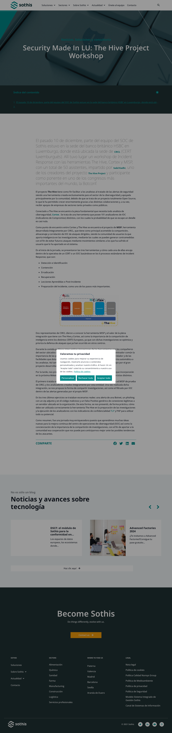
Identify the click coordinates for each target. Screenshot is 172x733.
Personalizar (68, 378)
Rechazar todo (85, 378)
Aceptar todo (103, 378)
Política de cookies (82, 371)
